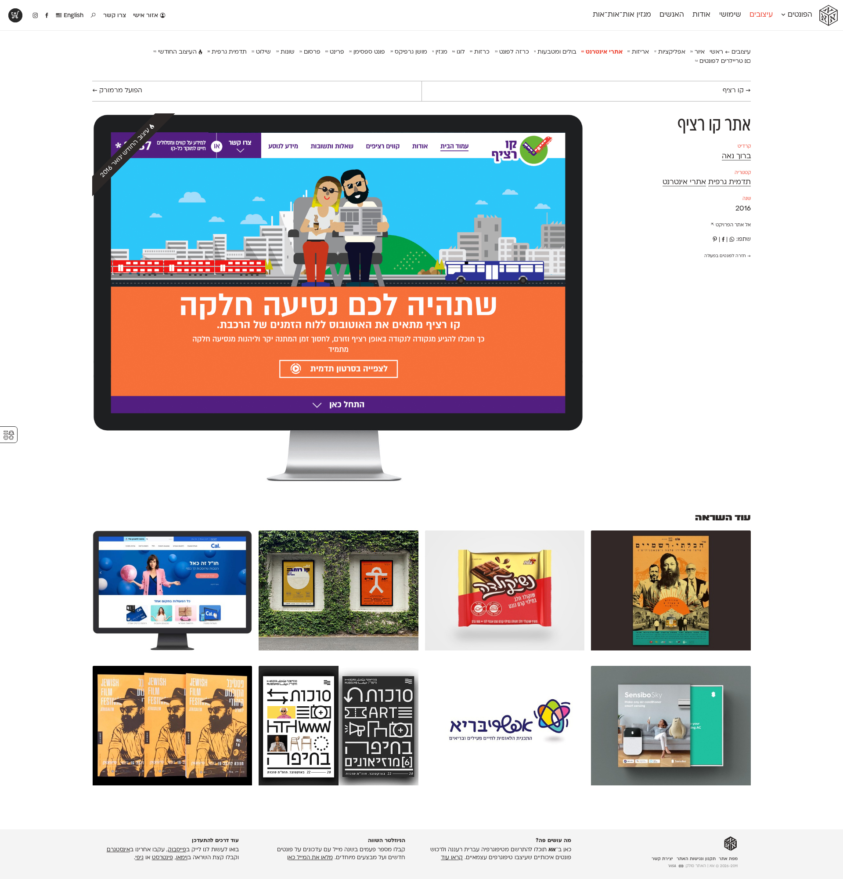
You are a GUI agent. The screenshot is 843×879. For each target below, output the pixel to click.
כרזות (480, 52)
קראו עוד (452, 858)
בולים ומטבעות (555, 52)
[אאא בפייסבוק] (47, 16)
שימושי (730, 14)
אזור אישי (146, 15)
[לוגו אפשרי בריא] (505, 728)
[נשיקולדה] (505, 592)
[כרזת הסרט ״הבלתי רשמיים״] (671, 592)
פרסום (310, 52)
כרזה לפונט (512, 52)
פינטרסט (162, 858)
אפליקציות (669, 52)
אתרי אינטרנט (602, 52)
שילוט (261, 52)
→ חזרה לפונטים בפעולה (727, 256)
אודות (701, 14)
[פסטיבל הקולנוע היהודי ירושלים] (172, 728)
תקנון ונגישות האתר (696, 859)
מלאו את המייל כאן (310, 858)
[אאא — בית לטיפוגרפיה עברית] (731, 844)
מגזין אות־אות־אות (622, 14)
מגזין (439, 52)
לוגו (458, 52)
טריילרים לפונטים (720, 61)
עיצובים (761, 14)
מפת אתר (728, 859)
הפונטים (798, 14)
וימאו (181, 858)
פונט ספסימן (367, 52)
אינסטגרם (118, 850)
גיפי (139, 858)
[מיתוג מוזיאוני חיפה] (338, 728)
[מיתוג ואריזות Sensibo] (671, 728)
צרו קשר (114, 15)
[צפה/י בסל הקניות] (15, 15)
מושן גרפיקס (408, 52)
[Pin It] (715, 239)
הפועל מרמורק (117, 91)
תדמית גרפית (227, 52)
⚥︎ (8, 435)
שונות (285, 52)
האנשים (671, 14)
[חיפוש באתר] (93, 16)
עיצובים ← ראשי (730, 52)
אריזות (638, 52)
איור (697, 52)
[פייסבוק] (723, 239)
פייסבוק (177, 850)
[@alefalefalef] (35, 16)
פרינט (334, 52)
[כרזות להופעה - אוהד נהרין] (338, 592)
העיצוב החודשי (175, 52)
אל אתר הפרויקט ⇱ (731, 225)
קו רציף (737, 91)
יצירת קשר (662, 859)
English (72, 15)
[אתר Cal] (172, 592)
